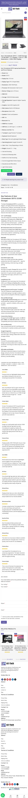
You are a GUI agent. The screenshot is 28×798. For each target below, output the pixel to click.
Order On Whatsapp (6, 170)
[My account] (26, 9)
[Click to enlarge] (3, 39)
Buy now (19, 174)
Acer (15, 52)
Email (3, 610)
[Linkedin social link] (10, 187)
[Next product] (26, 52)
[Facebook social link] (5, 187)
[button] (6, 171)
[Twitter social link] (7, 187)
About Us (3, 687)
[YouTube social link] (7, 679)
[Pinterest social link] (9, 187)
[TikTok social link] (15, 679)
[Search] (25, 12)
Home (2, 52)
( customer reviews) (12, 62)
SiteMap (3, 748)
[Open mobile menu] (1, 9)
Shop (2, 685)
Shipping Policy (4, 702)
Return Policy (4, 700)
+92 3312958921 (5, 713)
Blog (2, 692)
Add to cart (11, 174)
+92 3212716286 (5, 711)
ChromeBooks (9, 52)
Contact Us (3, 690)
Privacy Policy (4, 698)
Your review (4, 586)
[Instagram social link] (5, 679)
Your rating (4, 584)
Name (3, 603)
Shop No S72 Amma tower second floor (11, 720)
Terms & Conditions (5, 705)
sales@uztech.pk (5, 716)
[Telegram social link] (12, 187)
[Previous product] (23, 52)
